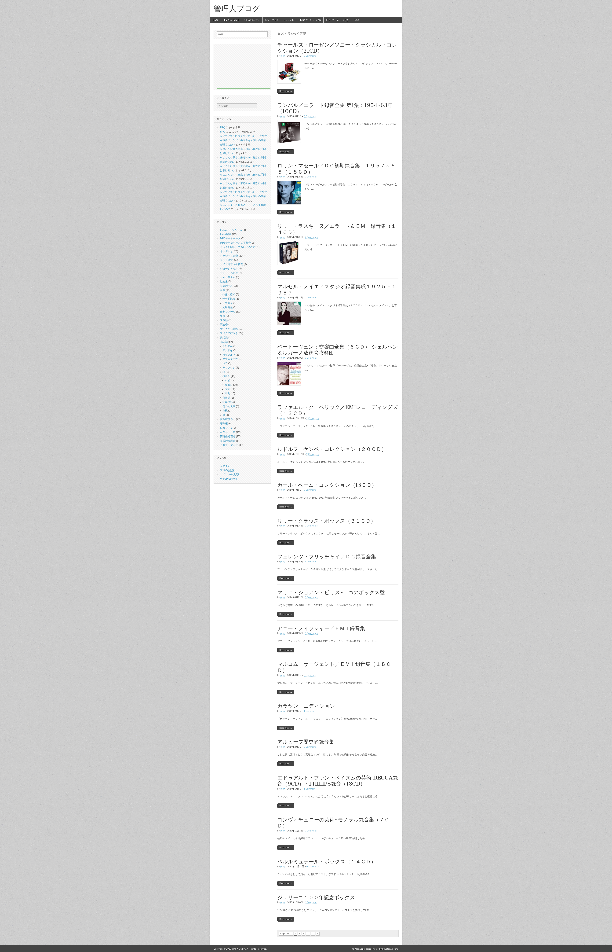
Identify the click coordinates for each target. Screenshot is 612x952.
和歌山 (229, 384)
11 (313, 933)
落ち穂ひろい (227, 419)
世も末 (224, 281)
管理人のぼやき (229, 333)
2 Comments (311, 237)
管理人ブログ (237, 8)
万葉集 (356, 20)
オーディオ (226, 251)
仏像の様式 (228, 294)
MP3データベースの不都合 (235, 242)
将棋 (222, 316)
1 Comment (311, 176)
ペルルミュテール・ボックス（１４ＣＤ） (326, 861)
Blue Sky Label (231, 20)
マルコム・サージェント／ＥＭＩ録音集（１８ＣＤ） (334, 667)
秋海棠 (226, 397)
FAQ (215, 20)
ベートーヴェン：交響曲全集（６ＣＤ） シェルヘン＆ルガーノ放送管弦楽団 (337, 349)
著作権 (224, 423)
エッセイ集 (288, 20)
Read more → (285, 91)
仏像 (222, 290)
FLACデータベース (231, 229)
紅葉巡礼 (227, 402)
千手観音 (227, 303)
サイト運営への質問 (231, 264)
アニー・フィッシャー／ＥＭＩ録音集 (321, 628)
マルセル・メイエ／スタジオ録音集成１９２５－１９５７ (336, 289)
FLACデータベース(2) (337, 20)
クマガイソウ (230, 359)
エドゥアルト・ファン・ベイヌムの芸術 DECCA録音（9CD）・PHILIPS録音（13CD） (337, 780)
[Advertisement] (243, 66)
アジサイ (227, 350)
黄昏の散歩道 (227, 440)
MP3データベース (230, 238)
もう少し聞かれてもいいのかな (238, 247)
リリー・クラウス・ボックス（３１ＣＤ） (326, 521)
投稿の (227, 470)
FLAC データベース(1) (310, 20)
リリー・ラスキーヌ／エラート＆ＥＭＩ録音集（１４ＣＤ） (336, 229)
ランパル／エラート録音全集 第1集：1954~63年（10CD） (335, 108)
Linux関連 (225, 234)
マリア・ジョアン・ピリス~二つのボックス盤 (331, 592)
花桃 (225, 410)
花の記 (224, 341)
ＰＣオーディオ (229, 445)
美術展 (224, 337)
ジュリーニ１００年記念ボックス (316, 897)
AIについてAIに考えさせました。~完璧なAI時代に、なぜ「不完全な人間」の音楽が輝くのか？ (243, 140)
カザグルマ (228, 354)
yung (282, 55)
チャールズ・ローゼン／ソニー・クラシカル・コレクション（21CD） (337, 47)
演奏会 (224, 324)
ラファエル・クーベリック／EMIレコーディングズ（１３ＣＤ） (337, 410)
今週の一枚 (226, 285)
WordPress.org (228, 478)
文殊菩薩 (227, 307)
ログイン (225, 465)
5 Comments (311, 561)
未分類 (224, 320)
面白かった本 (227, 432)
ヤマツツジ (228, 367)
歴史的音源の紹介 (252, 20)
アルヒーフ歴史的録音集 (305, 742)
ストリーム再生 (229, 273)
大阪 (227, 389)
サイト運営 (226, 260)
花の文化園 (228, 406)
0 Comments (310, 55)
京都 (227, 380)
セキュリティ (227, 277)
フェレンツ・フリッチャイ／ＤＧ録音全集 (326, 556)
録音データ (226, 427)
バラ (225, 363)
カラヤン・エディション (306, 706)
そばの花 (227, 346)
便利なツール (227, 311)
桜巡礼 (226, 376)
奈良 (227, 393)
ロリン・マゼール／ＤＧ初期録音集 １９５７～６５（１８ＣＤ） (336, 168)
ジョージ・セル (229, 268)
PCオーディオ (271, 20)
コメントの (229, 474)
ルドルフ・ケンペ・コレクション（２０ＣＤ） (331, 449)
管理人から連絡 (229, 328)
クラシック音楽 (229, 255)
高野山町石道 (227, 436)
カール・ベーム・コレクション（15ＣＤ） (327, 485)
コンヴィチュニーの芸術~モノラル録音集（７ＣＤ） (333, 822)
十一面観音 (228, 298)
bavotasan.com (390, 949)
